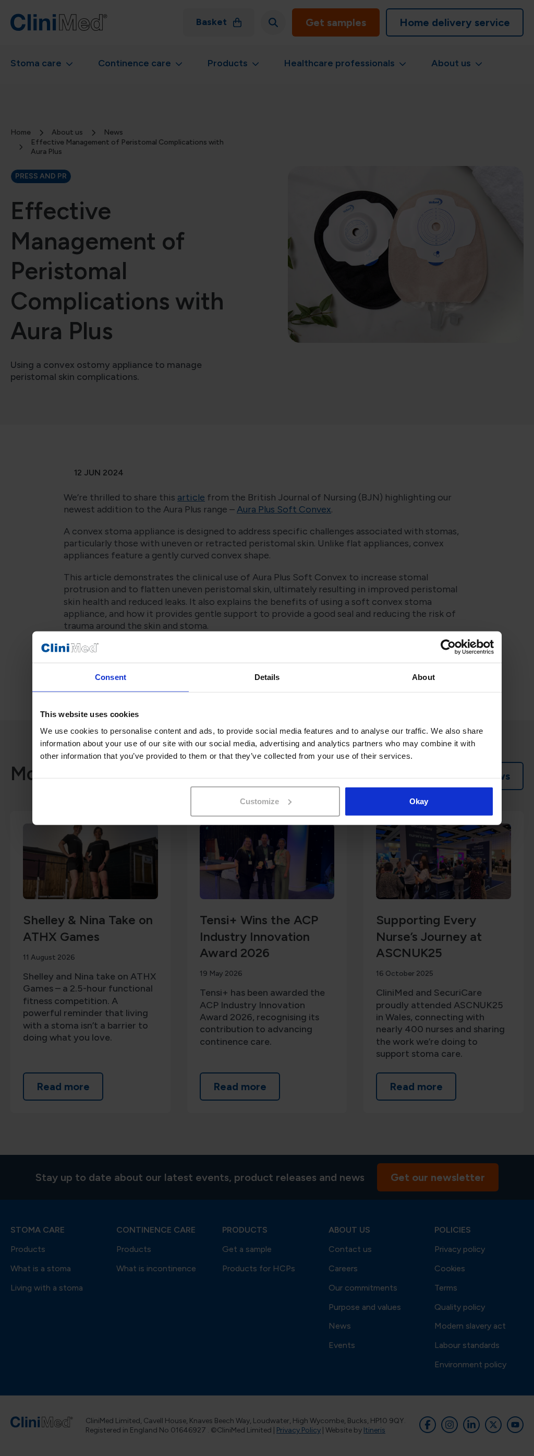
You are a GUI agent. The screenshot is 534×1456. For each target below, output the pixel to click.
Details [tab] (267, 677)
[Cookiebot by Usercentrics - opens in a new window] (448, 647)
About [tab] (423, 677)
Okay (418, 800)
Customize (259, 800)
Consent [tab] (110, 677)
